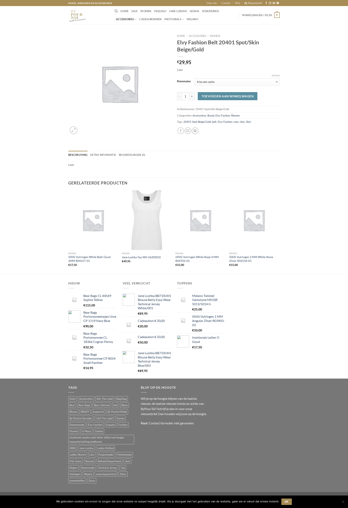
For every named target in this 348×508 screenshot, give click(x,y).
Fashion (123, 424)
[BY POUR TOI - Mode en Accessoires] (88, 15)
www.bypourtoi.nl (106, 474)
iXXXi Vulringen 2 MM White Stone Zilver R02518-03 (251, 258)
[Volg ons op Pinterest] (278, 3)
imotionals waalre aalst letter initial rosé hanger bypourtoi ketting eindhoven (96, 439)
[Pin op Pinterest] (195, 130)
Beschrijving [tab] (77, 154)
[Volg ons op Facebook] (266, 3)
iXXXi (72, 448)
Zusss (91, 480)
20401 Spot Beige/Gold (197, 121)
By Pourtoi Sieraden (80, 418)
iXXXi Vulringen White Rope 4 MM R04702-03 (197, 258)
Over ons (211, 3)
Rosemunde (210, 11)
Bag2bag (121, 398)
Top (123, 467)
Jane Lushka (178, 11)
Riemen (215, 35)
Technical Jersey (107, 467)
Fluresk (73, 431)
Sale (134, 11)
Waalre (88, 474)
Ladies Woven (77, 454)
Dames (120, 418)
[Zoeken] (116, 11)
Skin (248, 121)
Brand (210, 115)
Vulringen (74, 474)
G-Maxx (86, 431)
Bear (72, 405)
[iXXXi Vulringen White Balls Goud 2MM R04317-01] (93, 220)
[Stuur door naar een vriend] (187, 130)
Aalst (72, 398)
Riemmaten (184, 81)
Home (181, 35)
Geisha (194, 11)
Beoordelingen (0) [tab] (132, 154)
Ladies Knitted (105, 448)
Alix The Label (104, 398)
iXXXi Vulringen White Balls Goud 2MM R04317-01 (89, 258)
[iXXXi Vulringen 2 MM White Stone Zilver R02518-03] (254, 220)
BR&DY (85, 411)
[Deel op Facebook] (180, 130)
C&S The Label (104, 418)
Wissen (276, 75)
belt (214, 121)
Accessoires (125, 19)
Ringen (73, 467)
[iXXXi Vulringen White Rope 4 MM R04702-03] (200, 220)
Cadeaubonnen (150, 19)
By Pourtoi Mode (117, 411)
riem (242, 121)
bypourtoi (98, 411)
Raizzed (89, 461)
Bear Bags (84, 405)
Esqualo (160, 11)
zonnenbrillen (77, 480)
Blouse (73, 411)
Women (145, 11)
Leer (235, 121)
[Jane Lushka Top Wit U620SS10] (147, 220)
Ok (287, 501)
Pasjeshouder (106, 454)
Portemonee (124, 454)
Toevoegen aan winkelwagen (228, 96)
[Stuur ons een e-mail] (274, 3)
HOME (124, 11)
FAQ (237, 3)
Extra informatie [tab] (103, 154)
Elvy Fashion (222, 115)
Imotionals (172, 19)
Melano (192, 19)
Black (124, 405)
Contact (226, 3)
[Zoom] (73, 130)
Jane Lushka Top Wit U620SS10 (141, 257)
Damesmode (76, 424)
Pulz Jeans (75, 461)
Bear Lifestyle (102, 405)
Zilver (123, 474)
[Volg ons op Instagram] (270, 3)
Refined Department (109, 461)
